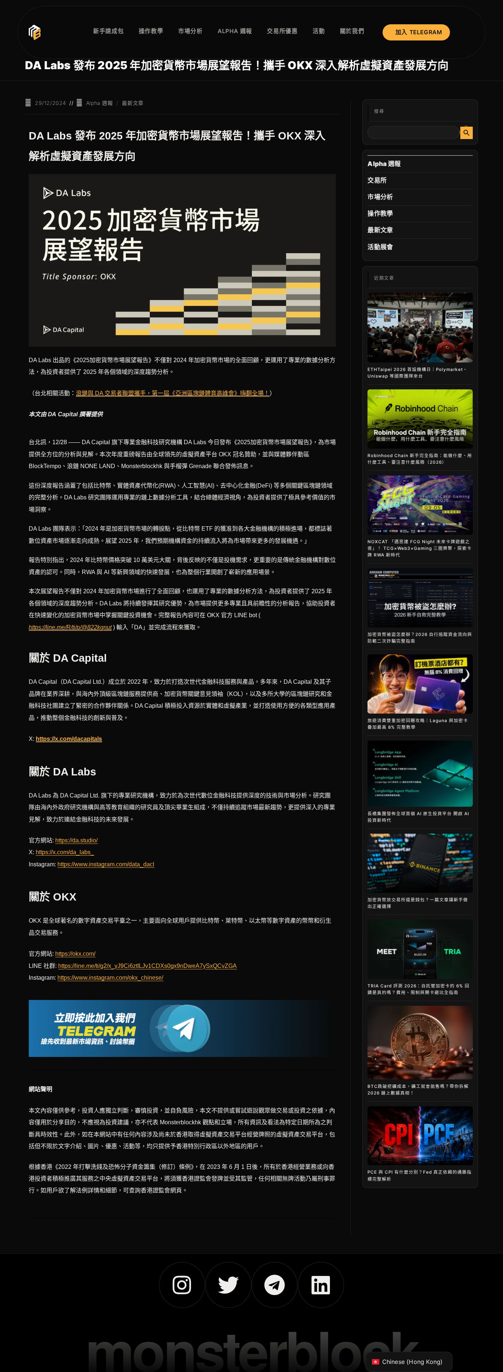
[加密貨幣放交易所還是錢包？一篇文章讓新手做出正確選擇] (419, 863)
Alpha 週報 (99, 103)
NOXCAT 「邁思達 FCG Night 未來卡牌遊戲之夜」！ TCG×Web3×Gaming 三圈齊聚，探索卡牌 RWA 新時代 (419, 548)
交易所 (377, 180)
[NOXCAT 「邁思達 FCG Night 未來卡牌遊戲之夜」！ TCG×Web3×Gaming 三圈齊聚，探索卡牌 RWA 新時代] (419, 505)
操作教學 (380, 213)
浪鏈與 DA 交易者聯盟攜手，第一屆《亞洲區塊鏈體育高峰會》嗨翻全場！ (173, 393)
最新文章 (132, 103)
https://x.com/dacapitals (69, 739)
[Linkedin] (321, 1285)
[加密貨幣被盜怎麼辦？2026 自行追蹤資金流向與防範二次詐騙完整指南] (419, 597)
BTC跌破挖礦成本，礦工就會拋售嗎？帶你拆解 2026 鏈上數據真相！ (418, 1090)
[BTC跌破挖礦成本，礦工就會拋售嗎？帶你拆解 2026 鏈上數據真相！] (419, 1042)
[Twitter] (228, 1285)
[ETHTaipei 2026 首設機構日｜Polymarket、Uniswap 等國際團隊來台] (419, 328)
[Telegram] (275, 1285)
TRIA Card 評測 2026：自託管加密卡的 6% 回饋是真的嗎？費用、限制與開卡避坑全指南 (418, 989)
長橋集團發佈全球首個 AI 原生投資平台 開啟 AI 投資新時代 (418, 817)
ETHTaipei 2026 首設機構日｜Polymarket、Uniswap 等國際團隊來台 (417, 373)
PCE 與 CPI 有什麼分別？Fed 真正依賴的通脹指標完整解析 (419, 1175)
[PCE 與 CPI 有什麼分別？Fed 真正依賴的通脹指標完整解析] (419, 1136)
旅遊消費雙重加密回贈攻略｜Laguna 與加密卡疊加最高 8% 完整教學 (417, 724)
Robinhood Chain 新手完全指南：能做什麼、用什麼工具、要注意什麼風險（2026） (419, 459)
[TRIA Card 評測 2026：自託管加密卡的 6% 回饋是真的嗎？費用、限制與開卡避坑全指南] (419, 949)
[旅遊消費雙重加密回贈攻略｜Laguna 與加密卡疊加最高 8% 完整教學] (419, 684)
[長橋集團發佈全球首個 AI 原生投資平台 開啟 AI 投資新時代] (419, 773)
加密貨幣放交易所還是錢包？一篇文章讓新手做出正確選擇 (417, 903)
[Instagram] (182, 1285)
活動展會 (380, 247)
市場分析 (380, 197)
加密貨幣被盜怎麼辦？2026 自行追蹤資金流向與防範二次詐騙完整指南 (419, 638)
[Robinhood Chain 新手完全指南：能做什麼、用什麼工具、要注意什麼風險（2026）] (419, 419)
